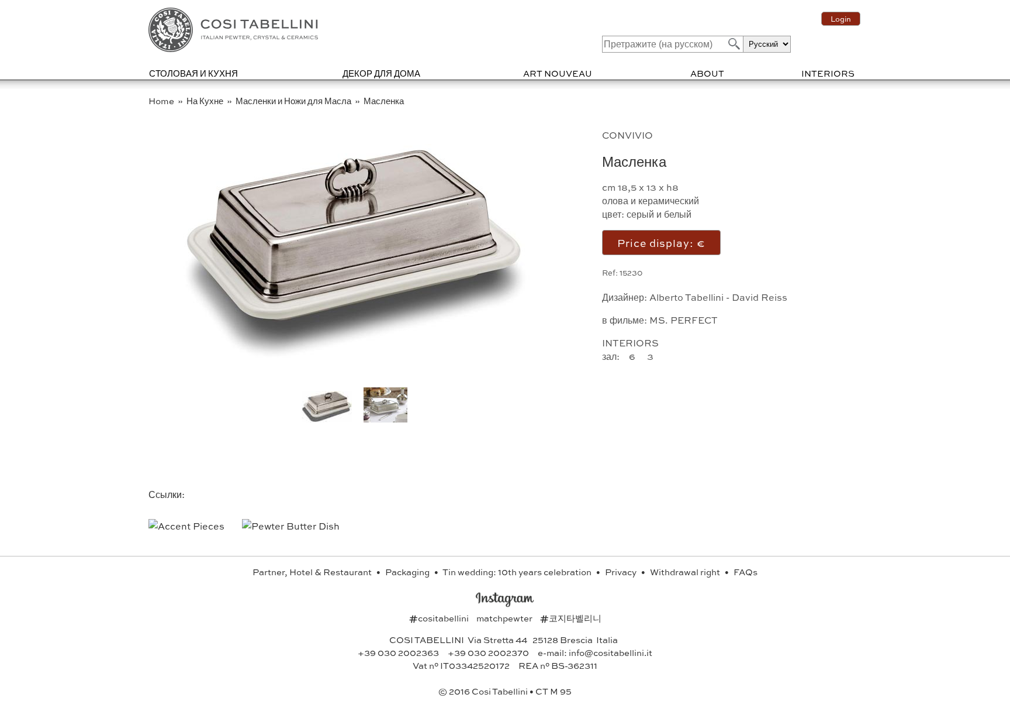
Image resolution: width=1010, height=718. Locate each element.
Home (162, 100)
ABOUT (707, 73)
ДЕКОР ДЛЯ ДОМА (381, 73)
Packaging (408, 571)
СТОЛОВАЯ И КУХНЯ (193, 73)
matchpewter (505, 617)
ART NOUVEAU (557, 73)
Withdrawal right (686, 571)
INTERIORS (828, 73)
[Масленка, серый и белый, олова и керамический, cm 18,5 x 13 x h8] (354, 353)
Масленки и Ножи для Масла (294, 100)
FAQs (746, 571)
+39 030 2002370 (488, 652)
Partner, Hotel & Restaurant (312, 571)
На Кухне (205, 100)
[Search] (733, 43)
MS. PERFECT (683, 320)
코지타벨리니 (570, 617)
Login (841, 18)
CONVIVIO (627, 135)
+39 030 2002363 (398, 652)
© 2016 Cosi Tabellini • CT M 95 (505, 691)
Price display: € (661, 242)
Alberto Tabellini (686, 297)
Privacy (621, 571)
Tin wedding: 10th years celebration (517, 571)
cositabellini (440, 617)
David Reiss (759, 297)
